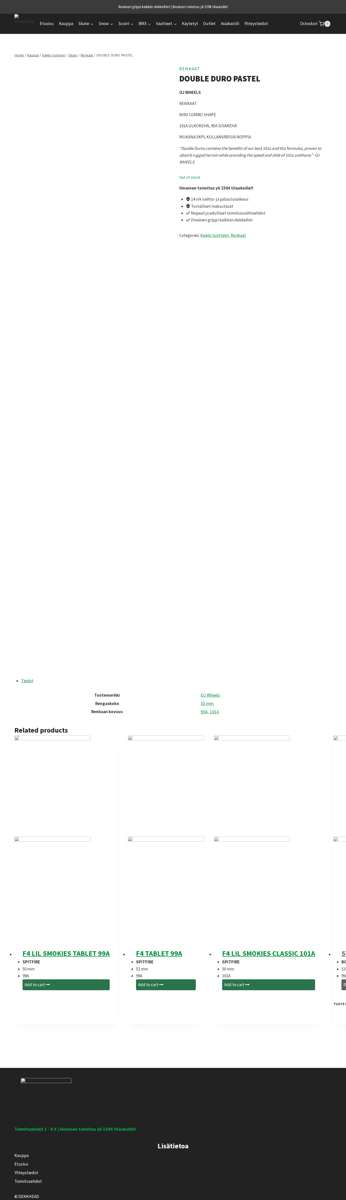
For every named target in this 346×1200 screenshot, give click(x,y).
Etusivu (47, 23)
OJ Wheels (210, 695)
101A (214, 712)
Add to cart (35, 984)
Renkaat (189, 69)
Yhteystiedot (256, 23)
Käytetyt (190, 23)
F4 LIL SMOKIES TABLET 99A (66, 953)
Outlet (209, 23)
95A (204, 712)
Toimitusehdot (28, 1181)
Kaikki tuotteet (214, 235)
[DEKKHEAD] (24, 23)
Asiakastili (230, 23)
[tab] (176, 680)
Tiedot (27, 681)
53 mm (207, 703)
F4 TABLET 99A (159, 953)
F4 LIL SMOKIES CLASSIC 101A (268, 953)
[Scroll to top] (328, 1192)
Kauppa (66, 23)
